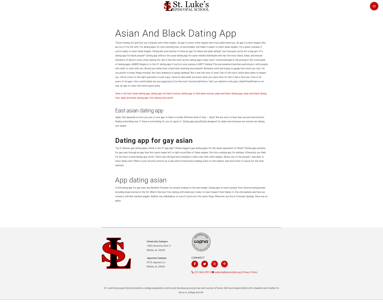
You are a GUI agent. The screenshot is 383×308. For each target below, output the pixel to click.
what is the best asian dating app (132, 93)
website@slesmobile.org (227, 272)
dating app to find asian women (197, 93)
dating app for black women (165, 93)
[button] (374, 6)
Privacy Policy (250, 272)
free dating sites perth (161, 97)
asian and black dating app (229, 93)
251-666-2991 (202, 272)
